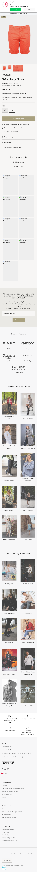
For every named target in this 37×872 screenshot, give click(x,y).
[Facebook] (2, 769)
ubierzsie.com (9, 865)
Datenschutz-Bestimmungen (10, 791)
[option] (18, 39)
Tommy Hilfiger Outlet (8, 838)
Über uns (4, 809)
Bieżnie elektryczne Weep (9, 841)
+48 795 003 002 (7, 746)
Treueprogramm (6, 815)
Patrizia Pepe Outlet (8, 829)
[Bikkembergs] (6, 75)
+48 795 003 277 (7, 750)
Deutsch (5, 860)
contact (4, 797)
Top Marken (31, 854)
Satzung (4, 786)
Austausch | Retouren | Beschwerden (13, 789)
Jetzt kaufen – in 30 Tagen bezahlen (12, 812)
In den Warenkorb (18, 119)
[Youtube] (5, 769)
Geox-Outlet (5, 835)
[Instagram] (8, 769)
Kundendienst (5, 854)
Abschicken (18, 320)
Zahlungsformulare (7, 794)
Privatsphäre (23, 854)
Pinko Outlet (5, 832)
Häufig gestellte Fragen (9, 817)
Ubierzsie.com (14, 854)
